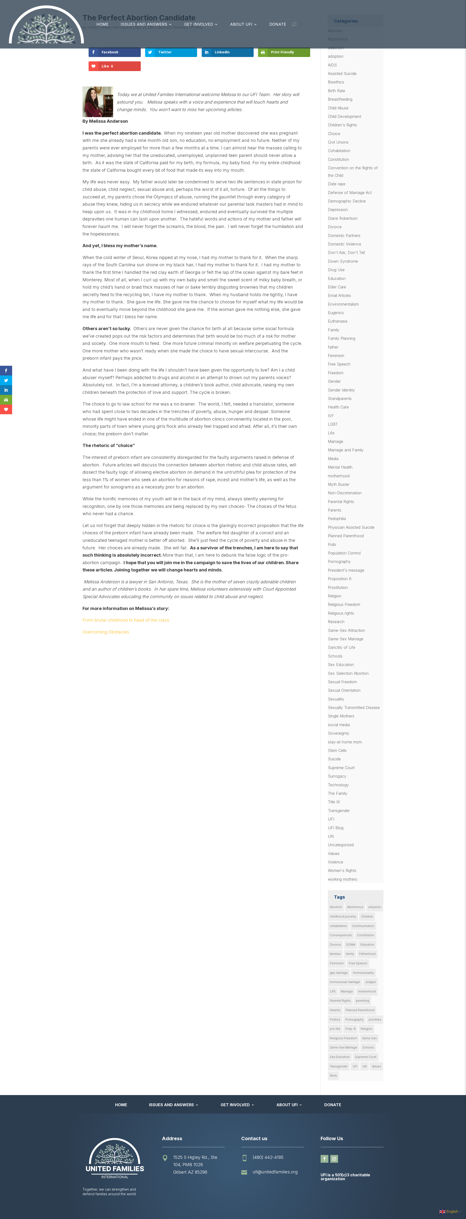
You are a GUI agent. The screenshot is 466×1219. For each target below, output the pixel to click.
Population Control (344, 553)
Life (331, 433)
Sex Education (341, 664)
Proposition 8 (339, 578)
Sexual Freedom (342, 681)
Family (333, 329)
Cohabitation (339, 150)
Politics (335, 1019)
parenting (362, 1000)
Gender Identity (341, 390)
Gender (334, 381)
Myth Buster (339, 484)
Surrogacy (337, 776)
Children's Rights (342, 124)
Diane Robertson (343, 218)
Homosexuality (363, 973)
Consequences (341, 935)
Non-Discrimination (345, 492)
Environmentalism (343, 304)
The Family (337, 793)
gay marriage (339, 973)
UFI (331, 819)
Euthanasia (337, 321)
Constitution (338, 159)
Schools (335, 656)
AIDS (332, 65)
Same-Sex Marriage (345, 638)
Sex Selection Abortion (348, 673)
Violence (335, 862)
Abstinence (355, 907)
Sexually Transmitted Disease (354, 707)
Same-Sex (369, 1038)
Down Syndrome (343, 261)
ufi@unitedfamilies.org (275, 1171)
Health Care (338, 407)
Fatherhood (367, 954)
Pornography (339, 561)
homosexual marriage (345, 982)
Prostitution (338, 587)
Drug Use (336, 269)
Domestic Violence (344, 244)
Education (337, 278)
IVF (331, 415)
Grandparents (340, 398)
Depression (338, 209)
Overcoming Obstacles (106, 631)
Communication (363, 926)
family (350, 954)
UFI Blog (335, 827)
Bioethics (336, 82)
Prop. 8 (350, 1029)
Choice (334, 133)
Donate (277, 24)
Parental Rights (341, 501)
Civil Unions (338, 142)
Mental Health (340, 467)
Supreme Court (341, 767)
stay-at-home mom (345, 742)
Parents (334, 510)
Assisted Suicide (342, 73)
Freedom (335, 372)
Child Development (344, 116)
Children (367, 916)
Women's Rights (342, 870)
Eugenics (336, 312)
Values (334, 853)
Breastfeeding (340, 99)
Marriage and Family (346, 449)
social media (339, 724)
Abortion (336, 907)
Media (333, 458)
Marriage (335, 441)
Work (333, 1075)
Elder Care (337, 286)
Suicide (334, 758)
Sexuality (336, 699)
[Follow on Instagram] (334, 1159)
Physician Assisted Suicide (351, 527)
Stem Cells (337, 750)
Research (336, 621)
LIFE (333, 991)
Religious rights (341, 613)
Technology (338, 784)
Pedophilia (337, 518)
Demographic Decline (347, 201)
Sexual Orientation (344, 690)
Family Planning (341, 338)
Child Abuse (338, 108)
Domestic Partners (344, 235)
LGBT (333, 424)
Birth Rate (336, 90)
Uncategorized (341, 844)
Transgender (339, 810)
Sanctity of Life (341, 647)
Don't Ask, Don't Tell (346, 252)
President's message (346, 570)
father (333, 347)
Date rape (336, 183)
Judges (370, 982)
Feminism (336, 355)
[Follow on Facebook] (324, 1159)
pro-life (335, 1029)
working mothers (342, 879)
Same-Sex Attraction (346, 630)
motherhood (339, 475)
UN (331, 836)
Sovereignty (338, 733)
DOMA (350, 944)
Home (102, 24)
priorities (375, 1019)
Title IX (334, 801)
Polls (332, 544)
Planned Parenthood (346, 535)
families (335, 954)
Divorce (335, 226)
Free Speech (339, 364)
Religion (334, 595)
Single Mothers (341, 716)
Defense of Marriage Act (350, 192)
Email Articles (339, 295)
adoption (335, 56)
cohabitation (338, 926)
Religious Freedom (344, 604)
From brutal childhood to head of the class (126, 620)
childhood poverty (343, 916)
